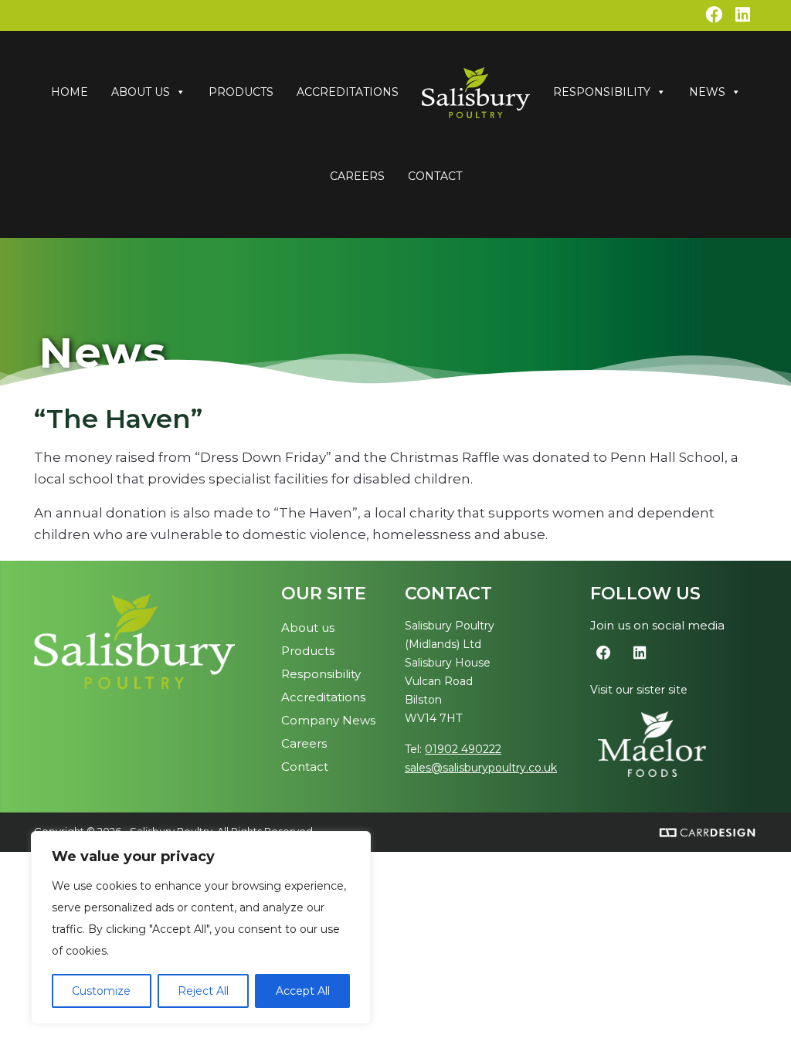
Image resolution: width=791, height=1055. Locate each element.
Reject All (203, 991)
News (707, 92)
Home (69, 92)
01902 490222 (463, 749)
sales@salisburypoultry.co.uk (481, 768)
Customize (101, 991)
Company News (328, 720)
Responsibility (601, 92)
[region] (201, 927)
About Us (140, 92)
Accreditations (348, 92)
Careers (357, 176)
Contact (435, 176)
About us (307, 627)
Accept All (303, 991)
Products (241, 92)
